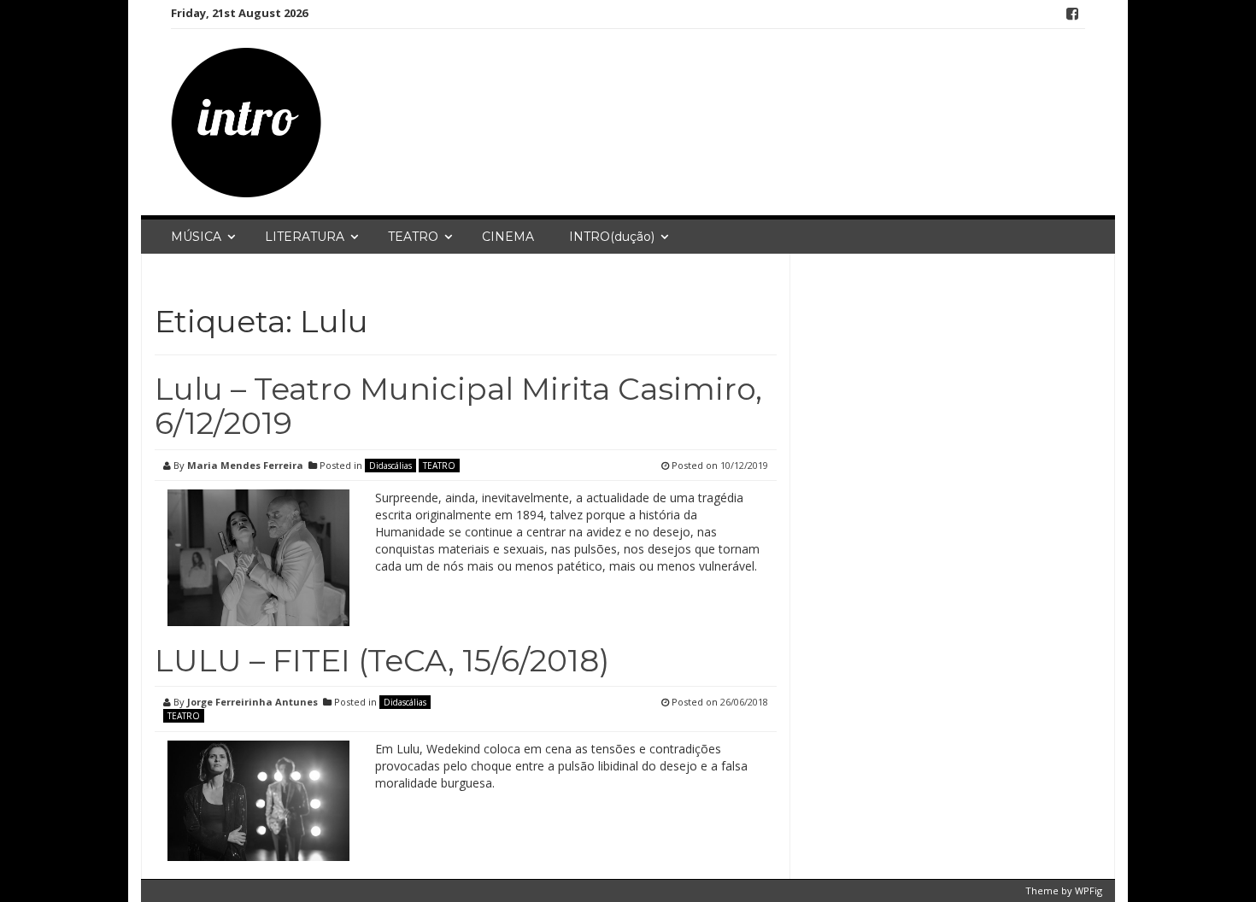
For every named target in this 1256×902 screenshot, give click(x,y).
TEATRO (413, 236)
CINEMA (508, 236)
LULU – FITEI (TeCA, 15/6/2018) (382, 660)
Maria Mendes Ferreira (245, 465)
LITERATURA (304, 236)
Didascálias (390, 466)
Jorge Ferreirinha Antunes (252, 701)
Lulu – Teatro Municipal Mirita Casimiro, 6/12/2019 (458, 406)
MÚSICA (196, 236)
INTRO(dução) (611, 236)
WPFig (1088, 890)
